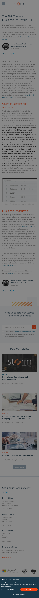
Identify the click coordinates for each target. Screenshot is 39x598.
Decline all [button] (10, 589)
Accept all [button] (29, 589)
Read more (8, 586)
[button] (19, 594)
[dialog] (19, 587)
